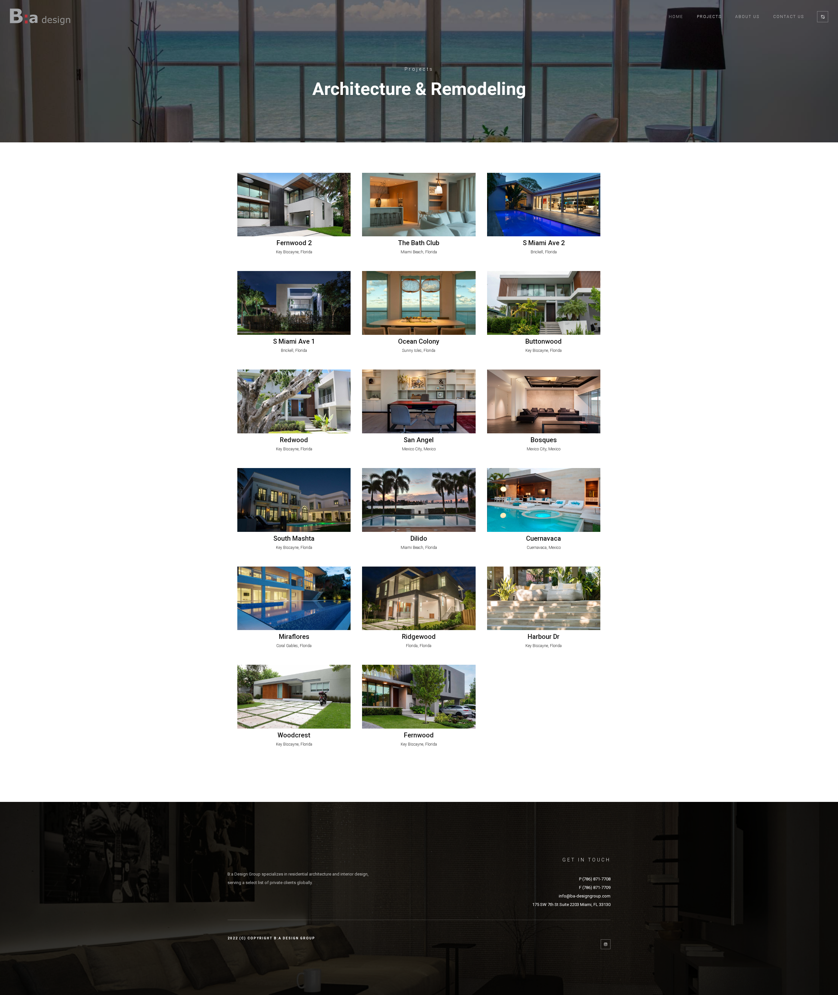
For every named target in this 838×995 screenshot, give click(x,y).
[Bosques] (543, 401)
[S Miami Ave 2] (543, 205)
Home (676, 16)
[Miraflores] (294, 598)
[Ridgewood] (418, 598)
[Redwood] (294, 401)
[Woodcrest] (294, 697)
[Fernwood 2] (294, 205)
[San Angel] (418, 401)
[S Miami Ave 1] (294, 303)
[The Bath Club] (418, 205)
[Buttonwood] (543, 303)
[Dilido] (418, 500)
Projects (709, 16)
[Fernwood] (418, 697)
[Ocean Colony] (418, 303)
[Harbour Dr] (543, 598)
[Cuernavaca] (543, 500)
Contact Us (788, 16)
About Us (747, 16)
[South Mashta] (294, 500)
